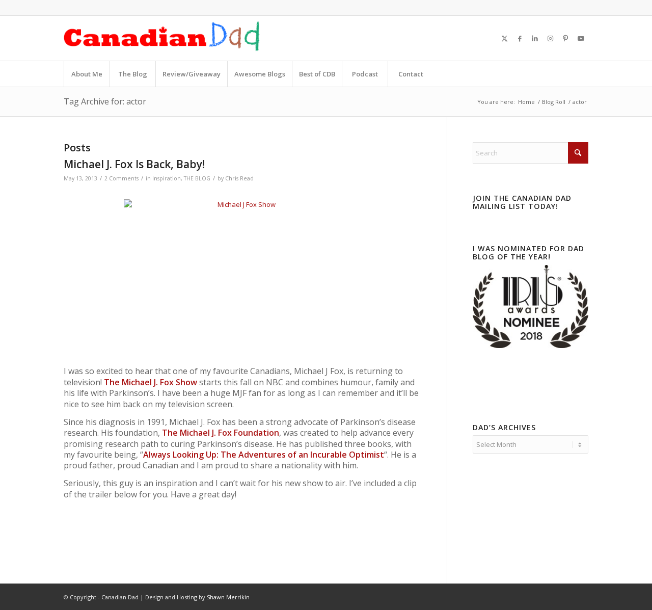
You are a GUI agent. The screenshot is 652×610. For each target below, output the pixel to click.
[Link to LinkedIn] (534, 38)
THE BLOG (197, 178)
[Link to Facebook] (519, 38)
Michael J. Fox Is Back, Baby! (134, 164)
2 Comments (121, 178)
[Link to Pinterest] (565, 38)
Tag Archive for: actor (105, 101)
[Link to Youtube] (580, 38)
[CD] (162, 38)
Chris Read (239, 178)
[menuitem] (87, 74)
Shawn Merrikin (228, 597)
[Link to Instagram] (550, 38)
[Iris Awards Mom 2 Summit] (530, 345)
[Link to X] (504, 38)
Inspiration (166, 178)
